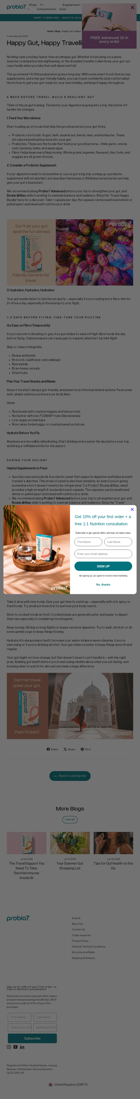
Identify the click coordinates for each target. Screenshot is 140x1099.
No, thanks (103, 584)
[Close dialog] (132, 509)
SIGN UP (103, 566)
